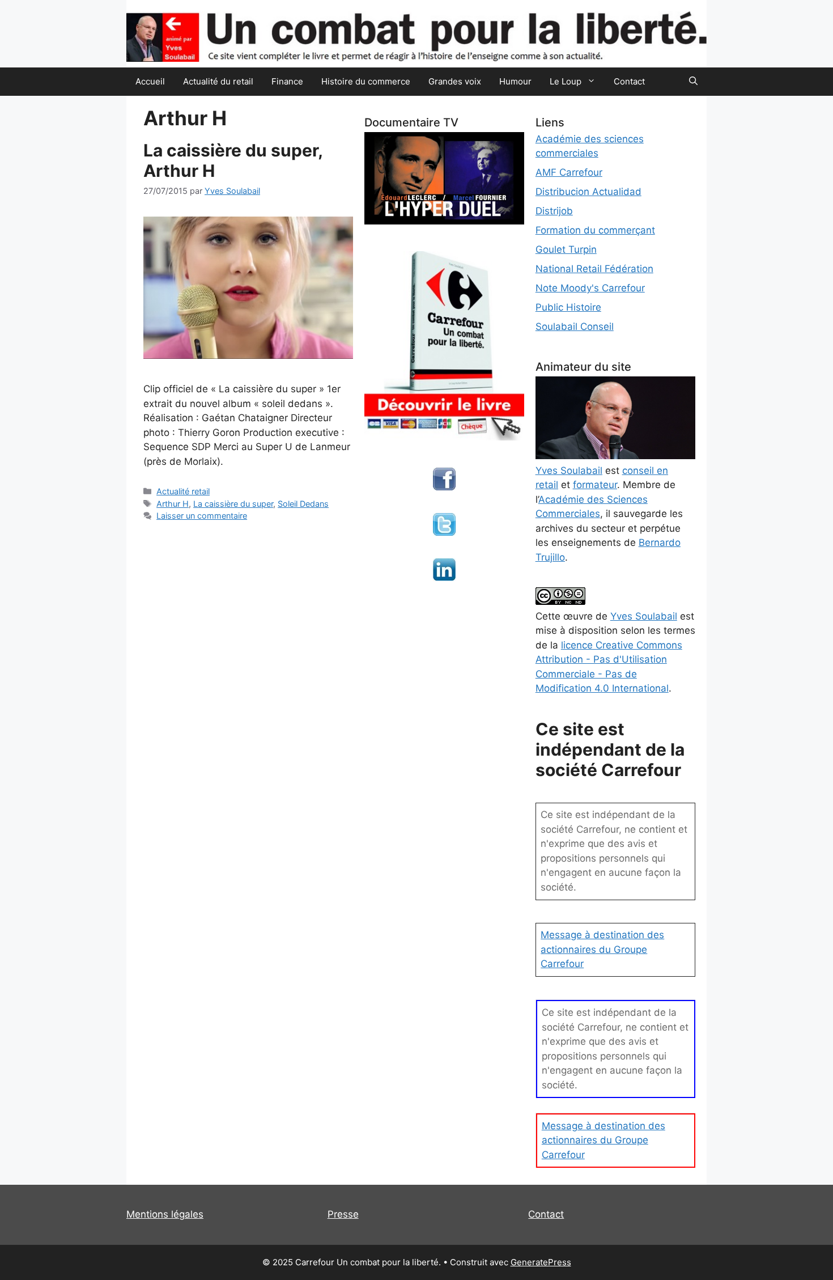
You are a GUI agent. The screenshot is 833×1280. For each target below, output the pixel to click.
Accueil (150, 81)
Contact (629, 81)
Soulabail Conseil (575, 326)
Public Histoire (568, 307)
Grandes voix (454, 81)
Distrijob (554, 211)
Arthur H (172, 503)
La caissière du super (233, 503)
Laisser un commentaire (201, 515)
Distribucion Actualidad (588, 191)
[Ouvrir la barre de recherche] (693, 81)
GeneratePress (541, 1262)
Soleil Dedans (303, 503)
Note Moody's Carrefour (590, 288)
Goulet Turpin (566, 249)
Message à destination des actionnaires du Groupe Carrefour (602, 949)
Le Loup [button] (565, 81)
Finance (287, 81)
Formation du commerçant (595, 230)
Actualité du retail (218, 81)
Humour (515, 81)
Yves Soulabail (643, 616)
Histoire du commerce (365, 81)
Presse (343, 1214)
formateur (595, 484)
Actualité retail (183, 491)
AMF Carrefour (569, 172)
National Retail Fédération (594, 268)
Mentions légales (164, 1214)
